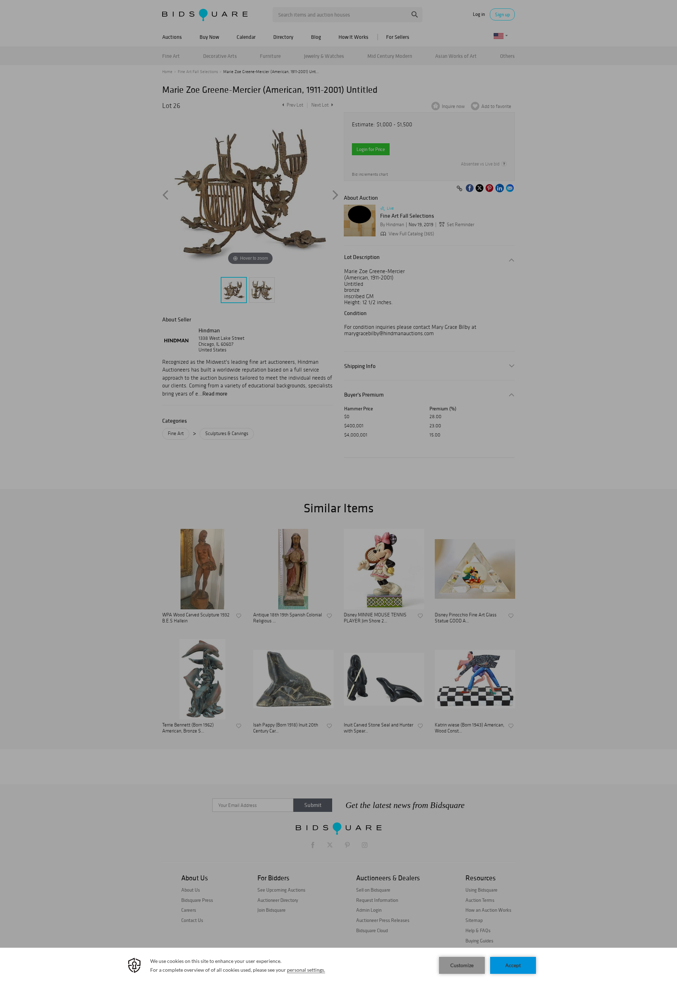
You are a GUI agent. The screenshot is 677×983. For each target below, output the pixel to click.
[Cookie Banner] (338, 965)
